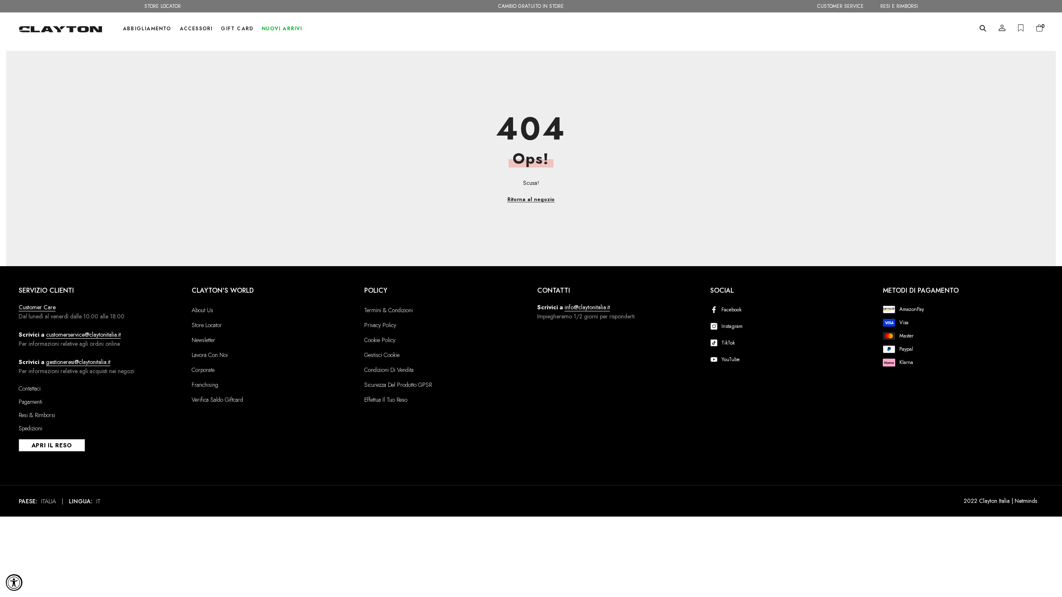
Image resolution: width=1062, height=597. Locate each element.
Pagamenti (30, 402)
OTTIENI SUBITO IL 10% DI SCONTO (531, 6)
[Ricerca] (983, 28)
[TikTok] (715, 343)
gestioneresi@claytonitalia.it (78, 362)
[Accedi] (1002, 28)
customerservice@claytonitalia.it (83, 334)
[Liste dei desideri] (1020, 28)
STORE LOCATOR (162, 6)
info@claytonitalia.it (587, 307)
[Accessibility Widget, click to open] (14, 582)
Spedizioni (30, 428)
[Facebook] (715, 310)
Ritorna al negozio (531, 199)
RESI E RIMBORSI (899, 6)
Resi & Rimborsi (37, 415)
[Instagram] (715, 326)
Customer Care (37, 307)
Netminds (1026, 501)
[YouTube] (715, 359)
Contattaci (30, 388)
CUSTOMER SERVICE (840, 6)
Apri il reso (52, 445)
